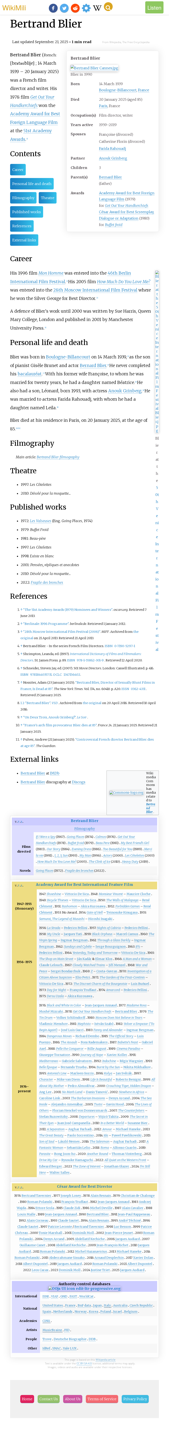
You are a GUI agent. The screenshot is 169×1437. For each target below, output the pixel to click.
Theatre (47, 198)
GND (63, 1296)
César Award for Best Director (84, 1186)
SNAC (56, 1348)
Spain (46, 1312)
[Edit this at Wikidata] (84, 1288)
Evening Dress (81, 849)
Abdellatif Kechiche (90, 1239)
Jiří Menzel (117, 965)
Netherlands (62, 1312)
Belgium (131, 1312)
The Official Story (121, 1036)
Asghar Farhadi (80, 1129)
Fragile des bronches (47, 582)
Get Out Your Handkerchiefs (126, 205)
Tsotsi (98, 1104)
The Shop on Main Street (56, 959)
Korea (93, 1312)
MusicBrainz (52, 1330)
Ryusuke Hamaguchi (77, 1160)
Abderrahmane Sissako (67, 1258)
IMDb (54, 773)
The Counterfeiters (131, 1110)
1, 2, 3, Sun (61, 855)
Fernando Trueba (73, 1067)
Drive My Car (48, 1160)
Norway (81, 1312)
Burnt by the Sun (108, 1067)
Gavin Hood (115, 1104)
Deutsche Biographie (70, 1339)
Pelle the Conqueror (70, 1049)
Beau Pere (103, 843)
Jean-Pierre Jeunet (119, 1233)
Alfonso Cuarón (124, 1148)
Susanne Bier (138, 1123)
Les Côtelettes (134, 855)
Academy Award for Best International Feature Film (84, 884)
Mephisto (84, 1024)
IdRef (46, 1348)
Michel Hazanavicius (91, 1251)
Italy (107, 1305)
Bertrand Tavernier (36, 1196)
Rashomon (69, 906)
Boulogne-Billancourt (117, 90)
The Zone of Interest (87, 1166)
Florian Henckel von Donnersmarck (79, 1110)
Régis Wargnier (131, 1061)
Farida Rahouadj (112, 148)
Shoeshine (54, 894)
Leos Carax (40, 1270)
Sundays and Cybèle (78, 947)
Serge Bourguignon (111, 947)
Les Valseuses (40, 521)
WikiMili (14, 7)
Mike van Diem (68, 1079)
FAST (73, 1296)
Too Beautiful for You (117, 849)
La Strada (53, 928)
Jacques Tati (73, 934)
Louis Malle (26, 1214)
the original (92, 703)
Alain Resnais (100, 1196)
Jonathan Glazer (116, 1166)
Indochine (109, 1061)
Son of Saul (46, 1141)
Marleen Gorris (82, 1073)
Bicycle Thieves (57, 900)
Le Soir (82, 717)
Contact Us (48, 1399)
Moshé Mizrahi (51, 1011)
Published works (26, 212)
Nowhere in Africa (131, 1092)
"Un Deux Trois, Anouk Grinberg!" (49, 717)
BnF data (84, 1305)
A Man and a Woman (137, 959)
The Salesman (99, 1141)
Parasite (44, 1154)
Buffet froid (113, 224)
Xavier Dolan (143, 1258)
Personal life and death (31, 184)
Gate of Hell (95, 912)
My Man (85, 855)
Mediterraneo (48, 1061)
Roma (105, 1148)
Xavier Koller (117, 1055)
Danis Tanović (97, 1092)
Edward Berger (50, 1166)
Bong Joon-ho (64, 1154)
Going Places (75, 837)
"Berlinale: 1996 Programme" (46, 624)
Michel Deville (101, 1208)
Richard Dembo (87, 1036)
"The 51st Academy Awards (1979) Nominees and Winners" (67, 610)
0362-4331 (138, 689)
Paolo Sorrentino (80, 1135)
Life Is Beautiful (101, 1079)
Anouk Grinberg (113, 158)
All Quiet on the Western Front (125, 1160)
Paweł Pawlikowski (126, 1135)
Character (46, 1079)
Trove (46, 1339)
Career (18, 169)
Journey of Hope (92, 1055)
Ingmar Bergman (74, 940)
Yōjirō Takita (108, 1117)
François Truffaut (83, 990)
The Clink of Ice (99, 862)
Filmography (23, 198)
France (143, 90)
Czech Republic (141, 1305)
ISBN (108, 646)
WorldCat (86, 1296)
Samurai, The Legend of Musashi (61, 919)
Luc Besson (122, 1227)
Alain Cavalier (132, 1208)
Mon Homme (51, 273)
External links (24, 240)
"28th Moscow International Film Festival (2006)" (61, 632)
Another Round (97, 1154)
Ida (106, 1135)
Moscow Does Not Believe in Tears (119, 1018)
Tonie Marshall (50, 1233)
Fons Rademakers (94, 1042)
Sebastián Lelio (78, 1148)
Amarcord (113, 990)
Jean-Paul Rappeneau (134, 1214)
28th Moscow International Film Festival (95, 290)
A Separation (55, 1129)
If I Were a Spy (45, 837)
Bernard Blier (110, 177)
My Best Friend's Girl (135, 843)
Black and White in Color (64, 1005)
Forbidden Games (128, 906)
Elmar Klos (103, 959)
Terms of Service (102, 1399)
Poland (105, 1312)
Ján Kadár (84, 959)
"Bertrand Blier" (37, 703)
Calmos (101, 837)
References (21, 226)
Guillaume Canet (32, 1245)
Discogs (78, 782)
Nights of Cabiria (109, 928)
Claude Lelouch (51, 965)
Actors (107, 855)
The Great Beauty (51, 1135)
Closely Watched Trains (89, 965)
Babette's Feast (128, 1042)
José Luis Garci (72, 1030)
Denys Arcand (119, 1098)
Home (27, 1399)
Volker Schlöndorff (70, 1018)
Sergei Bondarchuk (65, 971)
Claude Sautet (68, 1220)
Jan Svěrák (124, 1073)
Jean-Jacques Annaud (101, 1005)
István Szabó (104, 1024)
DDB (92, 1339)
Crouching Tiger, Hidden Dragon (128, 1086)
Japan (97, 1305)
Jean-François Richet (112, 1245)
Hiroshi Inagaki (100, 919)
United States (52, 1305)
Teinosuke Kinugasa (122, 912)
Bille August (96, 1049)
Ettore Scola (44, 1208)
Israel (117, 1312)
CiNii (46, 1321)
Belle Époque (48, 1067)
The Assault (69, 1042)
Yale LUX (70, 1348)
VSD (55, 703)
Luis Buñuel (140, 984)
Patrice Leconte (60, 1227)
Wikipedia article (106, 1360)
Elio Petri (82, 977)
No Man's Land (72, 1092)
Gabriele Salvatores (77, 1061)
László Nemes (69, 1141)
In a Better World (112, 1123)
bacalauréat (30, 373)
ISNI (45, 1296)
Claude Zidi (71, 1208)
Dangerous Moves (59, 1036)
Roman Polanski (39, 1202)
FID (67, 1330)
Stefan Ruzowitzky (53, 1117)
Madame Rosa (137, 1005)
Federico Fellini (75, 928)
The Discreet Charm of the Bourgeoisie (100, 984)
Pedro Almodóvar (81, 1086)
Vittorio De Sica (77, 894)
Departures (87, 1117)
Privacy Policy (135, 1399)
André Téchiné (130, 1220)
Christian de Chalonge (138, 1196)
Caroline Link (49, 1098)
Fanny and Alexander (108, 1030)
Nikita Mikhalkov (137, 1067)
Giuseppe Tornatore (54, 1055)
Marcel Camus (127, 934)
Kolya (108, 1073)
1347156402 (72, 675)
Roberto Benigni (128, 1079)
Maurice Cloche (139, 894)
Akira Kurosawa (93, 906)
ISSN (125, 689)
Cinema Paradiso (128, 1049)
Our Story (53, 849)
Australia (120, 1305)
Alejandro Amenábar (67, 1104)
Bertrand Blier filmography (58, 457)
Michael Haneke (128, 1129)
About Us (73, 1399)
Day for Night (56, 990)
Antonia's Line (56, 1073)
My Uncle (53, 934)
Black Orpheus (102, 934)
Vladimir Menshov (53, 1024)
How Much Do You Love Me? (123, 281)
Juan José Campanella (73, 1123)
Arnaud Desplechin (109, 1258)
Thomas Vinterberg (127, 1154)
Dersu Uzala (55, 996)
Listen (154, 7)
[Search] (108, 6)
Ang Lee (45, 1092)
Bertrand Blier (33, 773)
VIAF (54, 1296)
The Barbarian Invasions (88, 1098)
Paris (103, 106)
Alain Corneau (37, 1220)
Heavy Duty (130, 862)
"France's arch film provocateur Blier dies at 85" (60, 725)
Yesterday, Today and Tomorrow (95, 953)
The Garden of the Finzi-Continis (122, 977)
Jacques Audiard (128, 1239)
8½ (138, 947)
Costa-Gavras (106, 971)
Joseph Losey (71, 1196)
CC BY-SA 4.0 (84, 1363)
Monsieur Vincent (111, 894)
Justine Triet (100, 1270)
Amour (107, 1129)
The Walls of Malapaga (122, 900)
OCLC (57, 675)
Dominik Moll (83, 1233)
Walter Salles (60, 1173)
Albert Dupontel (35, 1264)
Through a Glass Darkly (113, 940)
